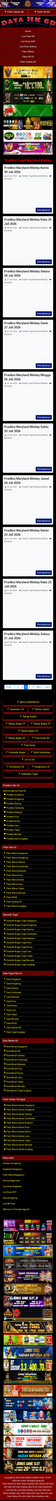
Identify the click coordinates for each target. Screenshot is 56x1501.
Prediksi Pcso (12, 817)
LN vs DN (29, 759)
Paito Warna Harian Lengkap (19, 1149)
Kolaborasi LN (41, 766)
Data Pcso (11, 1001)
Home (28, 31)
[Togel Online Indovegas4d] (28, 1467)
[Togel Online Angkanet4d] (28, 1429)
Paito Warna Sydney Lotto (38, 1496)
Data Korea (11, 1005)
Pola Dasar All (41, 738)
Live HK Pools (9, 1203)
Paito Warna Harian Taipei (18, 1140)
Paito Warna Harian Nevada (19, 1145)
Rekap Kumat (29, 716)
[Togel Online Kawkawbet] (28, 1263)
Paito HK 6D (28, 56)
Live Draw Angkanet (12, 1186)
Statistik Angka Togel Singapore (21, 921)
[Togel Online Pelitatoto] (28, 136)
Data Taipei (11, 1014)
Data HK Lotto (46, 1493)
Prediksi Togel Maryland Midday (28, 160)
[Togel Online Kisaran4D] (28, 111)
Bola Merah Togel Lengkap (18, 1090)
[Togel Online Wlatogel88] (28, 1314)
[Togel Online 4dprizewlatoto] (28, 1327)
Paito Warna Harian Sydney (19, 1114)
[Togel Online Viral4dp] (28, 149)
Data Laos (11, 1010)
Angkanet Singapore (12, 1169)
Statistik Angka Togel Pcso (19, 942)
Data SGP (11, 1487)
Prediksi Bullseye (14, 812)
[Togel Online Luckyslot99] (28, 1365)
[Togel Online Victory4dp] (28, 1251)
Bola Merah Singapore (16, 1046)
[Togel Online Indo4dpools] (28, 1352)
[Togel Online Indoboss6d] (28, 1238)
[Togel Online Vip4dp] (28, 1378)
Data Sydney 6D (13, 1027)
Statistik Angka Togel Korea (19, 947)
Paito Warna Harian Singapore (20, 1105)
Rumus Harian (41, 709)
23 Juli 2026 (12, 487)
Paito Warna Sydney (15, 862)
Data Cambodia (13, 992)
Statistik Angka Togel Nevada (20, 960)
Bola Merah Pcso (14, 1068)
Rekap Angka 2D (29, 730)
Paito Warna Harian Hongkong (20, 1109)
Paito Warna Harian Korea (18, 1131)
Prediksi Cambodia (15, 808)
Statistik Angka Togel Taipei (19, 956)
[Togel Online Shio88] (28, 1454)
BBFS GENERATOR (29, 702)
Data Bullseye (12, 997)
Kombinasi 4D (16, 766)
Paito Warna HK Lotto (30, 1493)
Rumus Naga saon (11, 1180)
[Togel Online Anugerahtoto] (28, 1403)
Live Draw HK (28, 36)
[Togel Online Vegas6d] (28, 1276)
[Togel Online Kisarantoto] (28, 123)
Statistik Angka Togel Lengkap (20, 964)
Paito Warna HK (9, 1484)
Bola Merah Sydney (15, 1055)
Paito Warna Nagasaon (13, 1175)
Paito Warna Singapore (17, 853)
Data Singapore (13, 979)
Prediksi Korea (13, 821)
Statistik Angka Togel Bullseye (20, 938)
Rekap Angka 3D (42, 723)
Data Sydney (12, 988)
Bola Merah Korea (14, 1073)
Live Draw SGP (28, 41)
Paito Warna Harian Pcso (18, 1127)
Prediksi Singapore (15, 795)
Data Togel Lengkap (15, 1032)
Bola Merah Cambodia (16, 1060)
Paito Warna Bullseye (16, 871)
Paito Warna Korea (15, 880)
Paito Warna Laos (14, 884)
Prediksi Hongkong (15, 799)
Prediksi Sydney (13, 803)
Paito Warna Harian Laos (17, 1136)
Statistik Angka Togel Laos (18, 951)
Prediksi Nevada (14, 834)
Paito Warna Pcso (14, 875)
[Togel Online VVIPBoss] (28, 72)
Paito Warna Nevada (16, 893)
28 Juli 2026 (12, 228)
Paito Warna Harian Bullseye (19, 1123)
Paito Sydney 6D (28, 61)
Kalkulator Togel (29, 774)
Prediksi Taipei (13, 830)
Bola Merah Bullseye (16, 1064)
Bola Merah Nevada (15, 1086)
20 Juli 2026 (12, 642)
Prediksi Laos (12, 825)
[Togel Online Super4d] (28, 98)
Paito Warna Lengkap (16, 906)
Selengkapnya (43, 210)
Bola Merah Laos (14, 1077)
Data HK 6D (11, 1023)
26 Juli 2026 (12, 331)
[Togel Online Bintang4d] (28, 1302)
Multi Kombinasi (41, 752)
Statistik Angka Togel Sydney (20, 929)
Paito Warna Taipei (15, 888)
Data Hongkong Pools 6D (14, 791)
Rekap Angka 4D (17, 738)
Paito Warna (28, 51)
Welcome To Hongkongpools (16, 1209)
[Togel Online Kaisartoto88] (28, 1340)
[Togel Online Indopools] (28, 1442)
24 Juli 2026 (12, 435)
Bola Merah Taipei (14, 1082)
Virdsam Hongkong (12, 1163)
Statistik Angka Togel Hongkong (21, 925)
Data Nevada (12, 1019)
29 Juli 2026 (12, 176)
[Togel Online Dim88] (28, 85)
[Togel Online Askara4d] (28, 1289)
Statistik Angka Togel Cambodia (21, 934)
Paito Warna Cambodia (17, 866)
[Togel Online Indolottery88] (28, 1416)
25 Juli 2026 (12, 383)
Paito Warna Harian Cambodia (20, 1118)
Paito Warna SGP (41, 1484)
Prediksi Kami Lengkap (17, 839)
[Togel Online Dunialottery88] (28, 1391)
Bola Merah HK (13, 1051)
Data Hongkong (13, 983)
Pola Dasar (29, 745)
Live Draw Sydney (28, 46)
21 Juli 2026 (12, 590)
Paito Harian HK (15, 11)
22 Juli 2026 (12, 539)
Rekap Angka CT (16, 723)
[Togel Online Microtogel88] (28, 1225)
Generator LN (16, 709)
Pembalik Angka (16, 752)
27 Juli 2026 (12, 280)
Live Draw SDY (9, 1192)
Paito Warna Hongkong (17, 858)
